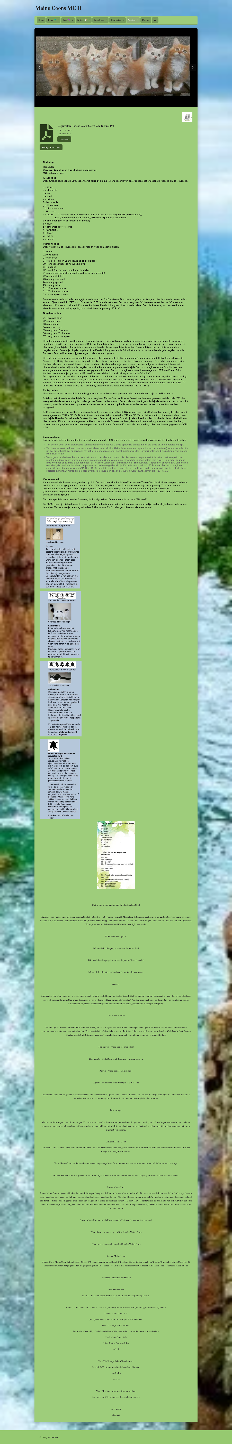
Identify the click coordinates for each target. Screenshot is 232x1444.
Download (64, 139)
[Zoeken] (155, 19)
